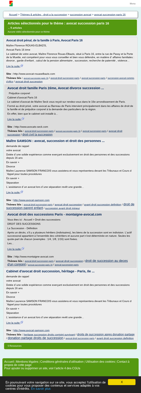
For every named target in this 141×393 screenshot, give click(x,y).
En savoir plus (41, 388)
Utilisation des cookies (100, 361)
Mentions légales (27, 361)
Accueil (9, 361)
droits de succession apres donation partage (106, 334)
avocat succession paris (93, 78)
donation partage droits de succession (35, 338)
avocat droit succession (29, 81)
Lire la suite (13, 66)
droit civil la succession (37, 134)
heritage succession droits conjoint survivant (49, 334)
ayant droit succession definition (102, 204)
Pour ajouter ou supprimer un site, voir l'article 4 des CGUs (42, 368)
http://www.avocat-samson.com (31, 200)
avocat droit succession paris (64, 78)
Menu (132, 3)
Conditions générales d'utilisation (62, 361)
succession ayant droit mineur (62, 208)
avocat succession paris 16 (36, 78)
